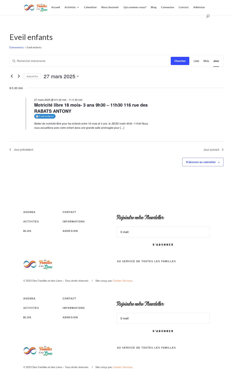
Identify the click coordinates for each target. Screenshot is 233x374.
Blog (153, 7)
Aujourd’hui (32, 76)
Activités (70, 7)
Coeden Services (122, 280)
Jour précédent (23, 149)
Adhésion (199, 7)
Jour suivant (211, 149)
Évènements (16, 47)
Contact (184, 7)
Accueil (55, 7)
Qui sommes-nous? (134, 7)
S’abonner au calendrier (201, 162)
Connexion (167, 7)
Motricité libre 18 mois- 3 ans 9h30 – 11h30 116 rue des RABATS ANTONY (91, 108)
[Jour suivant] (19, 76)
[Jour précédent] (11, 76)
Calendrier (90, 7)
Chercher (180, 61)
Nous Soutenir (110, 7)
